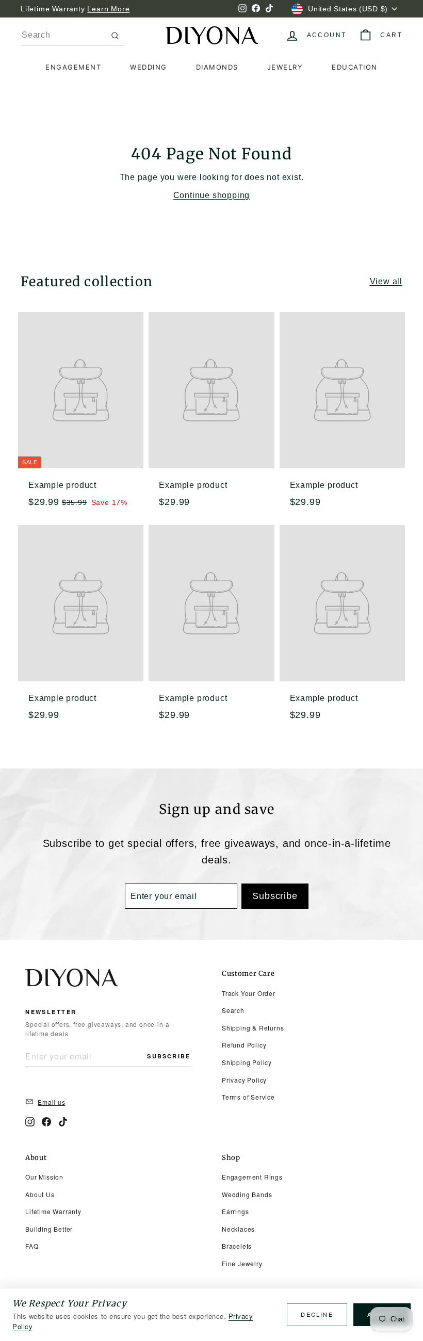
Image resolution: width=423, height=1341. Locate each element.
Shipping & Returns (253, 1027)
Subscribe (168, 1056)
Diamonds (217, 67)
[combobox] (72, 35)
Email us (51, 1102)
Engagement (73, 67)
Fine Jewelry (242, 1263)
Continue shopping (211, 195)
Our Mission (44, 1176)
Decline (317, 1314)
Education (355, 67)
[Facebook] (46, 1121)
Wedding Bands (247, 1194)
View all (386, 281)
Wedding (148, 67)
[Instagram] (30, 1121)
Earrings (235, 1211)
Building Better (49, 1228)
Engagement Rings (252, 1176)
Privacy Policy (244, 1079)
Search (233, 1010)
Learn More (108, 9)
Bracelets (237, 1245)
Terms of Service (248, 1096)
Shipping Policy (247, 1062)
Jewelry (285, 67)
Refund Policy (244, 1044)
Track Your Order (248, 993)
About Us (39, 1194)
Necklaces (238, 1228)
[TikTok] (63, 1121)
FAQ (31, 1245)
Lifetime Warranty (53, 1211)
